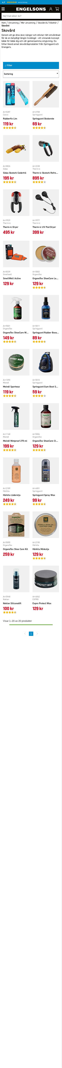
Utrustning (13, 22)
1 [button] (31, 633)
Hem (4, 22)
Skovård (5, 25)
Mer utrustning (28, 22)
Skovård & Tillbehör (47, 22)
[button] (21, 3)
